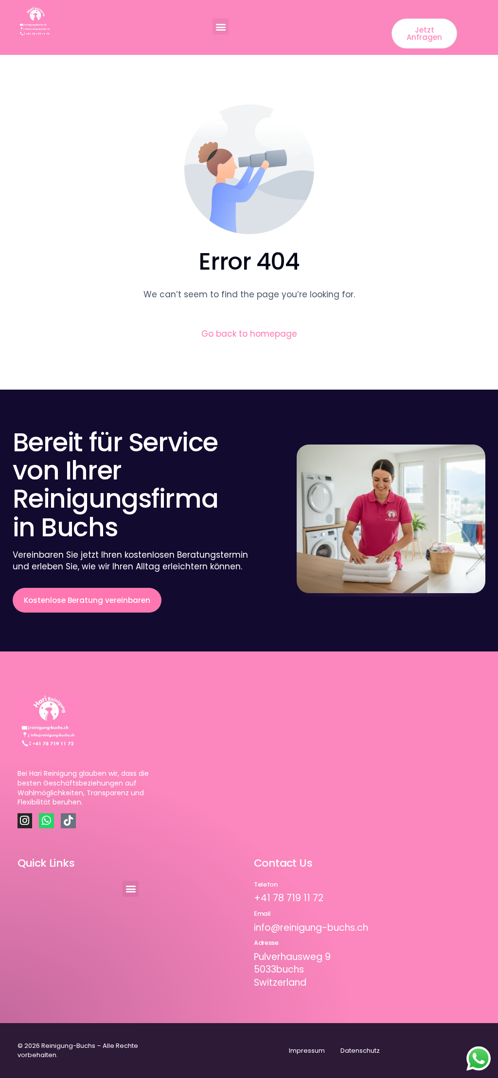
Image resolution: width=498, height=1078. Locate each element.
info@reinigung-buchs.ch (311, 927)
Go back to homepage (249, 334)
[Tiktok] (68, 820)
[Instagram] (25, 820)
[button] (221, 26)
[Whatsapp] (46, 820)
